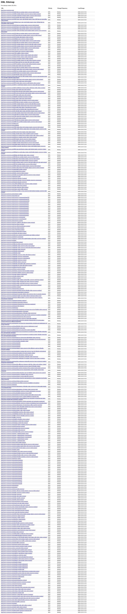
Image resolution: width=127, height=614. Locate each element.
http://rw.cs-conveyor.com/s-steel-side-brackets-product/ (15, 512)
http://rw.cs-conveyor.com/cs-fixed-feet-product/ (12, 229)
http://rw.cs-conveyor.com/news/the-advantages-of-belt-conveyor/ (17, 354)
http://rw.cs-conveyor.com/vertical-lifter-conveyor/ (13, 601)
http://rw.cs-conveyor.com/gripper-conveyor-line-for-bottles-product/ (17, 270)
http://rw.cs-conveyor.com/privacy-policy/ (11, 458)
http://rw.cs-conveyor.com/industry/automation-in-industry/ (15, 292)
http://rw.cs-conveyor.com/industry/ (9, 307)
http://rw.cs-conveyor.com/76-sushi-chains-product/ (13, 118)
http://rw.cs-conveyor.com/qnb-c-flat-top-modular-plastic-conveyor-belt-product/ (20, 490)
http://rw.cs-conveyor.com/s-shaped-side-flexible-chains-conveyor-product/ (19, 506)
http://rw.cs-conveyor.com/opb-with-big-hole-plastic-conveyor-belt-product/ (19, 447)
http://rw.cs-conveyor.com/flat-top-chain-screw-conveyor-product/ (17, 244)
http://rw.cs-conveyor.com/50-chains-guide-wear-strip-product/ (16, 98)
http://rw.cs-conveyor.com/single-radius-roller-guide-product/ (15, 528)
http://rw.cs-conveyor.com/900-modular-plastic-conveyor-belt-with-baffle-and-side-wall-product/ (24, 162)
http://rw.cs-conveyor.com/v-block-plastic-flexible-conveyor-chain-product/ (19, 599)
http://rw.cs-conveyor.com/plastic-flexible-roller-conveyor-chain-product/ (18, 455)
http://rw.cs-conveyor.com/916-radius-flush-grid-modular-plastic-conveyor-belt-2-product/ (22, 167)
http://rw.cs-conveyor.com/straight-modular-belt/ (12, 569)
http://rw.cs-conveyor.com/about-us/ (9, 123)
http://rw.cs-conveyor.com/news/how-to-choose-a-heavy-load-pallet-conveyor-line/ (21, 394)
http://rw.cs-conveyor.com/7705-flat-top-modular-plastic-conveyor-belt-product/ (20, 120)
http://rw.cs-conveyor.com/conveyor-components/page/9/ (15, 215)
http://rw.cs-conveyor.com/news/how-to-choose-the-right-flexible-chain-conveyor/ (20, 337)
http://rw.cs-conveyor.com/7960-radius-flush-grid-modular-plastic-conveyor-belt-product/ (22, 127)
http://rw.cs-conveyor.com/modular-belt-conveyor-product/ (15, 428)
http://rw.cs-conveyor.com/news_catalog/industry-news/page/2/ (16, 435)
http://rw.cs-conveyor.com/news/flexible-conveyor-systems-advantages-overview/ (21, 391)
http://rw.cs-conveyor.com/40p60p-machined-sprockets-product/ (16, 96)
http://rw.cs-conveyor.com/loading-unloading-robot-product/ (15, 419)
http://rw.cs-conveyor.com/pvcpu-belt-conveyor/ (12, 489)
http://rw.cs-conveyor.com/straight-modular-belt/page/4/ (14, 567)
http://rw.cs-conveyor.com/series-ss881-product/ (13, 517)
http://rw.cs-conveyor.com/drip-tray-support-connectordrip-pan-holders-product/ (20, 235)
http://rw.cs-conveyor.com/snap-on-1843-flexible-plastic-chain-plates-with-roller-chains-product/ (24, 537)
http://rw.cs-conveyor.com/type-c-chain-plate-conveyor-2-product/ (17, 594)
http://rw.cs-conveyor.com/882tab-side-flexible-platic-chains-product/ (17, 155)
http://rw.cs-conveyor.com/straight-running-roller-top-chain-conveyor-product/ (19, 573)
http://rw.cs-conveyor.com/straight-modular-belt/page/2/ (14, 564)
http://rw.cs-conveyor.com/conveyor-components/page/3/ (15, 204)
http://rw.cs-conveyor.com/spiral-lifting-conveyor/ (13, 542)
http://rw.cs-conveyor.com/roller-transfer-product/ (13, 497)
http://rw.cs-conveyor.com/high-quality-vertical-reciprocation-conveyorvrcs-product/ (21, 285)
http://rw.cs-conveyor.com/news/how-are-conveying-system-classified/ (18, 329)
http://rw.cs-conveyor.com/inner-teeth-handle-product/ (14, 408)
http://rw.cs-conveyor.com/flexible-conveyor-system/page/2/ (15, 258)
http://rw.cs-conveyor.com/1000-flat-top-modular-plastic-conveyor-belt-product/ (20, 12)
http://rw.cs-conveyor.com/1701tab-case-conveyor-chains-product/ (17, 51)
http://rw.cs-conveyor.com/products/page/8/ (11, 481)
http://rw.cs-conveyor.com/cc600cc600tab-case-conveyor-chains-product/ (19, 183)
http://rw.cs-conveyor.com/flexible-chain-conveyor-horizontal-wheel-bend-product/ (20, 247)
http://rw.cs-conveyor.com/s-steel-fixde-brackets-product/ (15, 510)
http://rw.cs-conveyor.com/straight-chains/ (11, 562)
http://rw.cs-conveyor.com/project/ (9, 487)
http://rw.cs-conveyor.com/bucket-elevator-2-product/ (14, 178)
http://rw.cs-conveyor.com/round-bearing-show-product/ (14, 501)
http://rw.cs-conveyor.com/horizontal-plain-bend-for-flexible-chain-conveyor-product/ (21, 290)
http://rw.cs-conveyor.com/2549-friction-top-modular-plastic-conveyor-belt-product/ (21, 72)
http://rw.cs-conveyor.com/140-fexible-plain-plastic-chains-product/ (17, 37)
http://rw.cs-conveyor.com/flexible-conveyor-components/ (15, 256)
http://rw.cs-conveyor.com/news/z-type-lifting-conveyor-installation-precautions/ (20, 382)
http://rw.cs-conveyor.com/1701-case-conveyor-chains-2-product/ (17, 49)
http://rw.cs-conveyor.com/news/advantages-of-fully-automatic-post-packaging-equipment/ (23, 401)
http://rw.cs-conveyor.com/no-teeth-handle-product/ (13, 442)
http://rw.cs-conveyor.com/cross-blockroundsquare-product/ (15, 226)
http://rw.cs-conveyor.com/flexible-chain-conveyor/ (13, 249)
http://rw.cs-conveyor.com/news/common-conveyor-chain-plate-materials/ (19, 318)
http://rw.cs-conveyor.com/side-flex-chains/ (11, 521)
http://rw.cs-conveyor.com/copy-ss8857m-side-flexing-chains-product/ (18, 222)
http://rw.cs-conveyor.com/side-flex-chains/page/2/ (13, 519)
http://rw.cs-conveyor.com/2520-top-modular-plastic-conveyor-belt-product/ (19, 71)
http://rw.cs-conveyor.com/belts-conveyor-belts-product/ (14, 173)
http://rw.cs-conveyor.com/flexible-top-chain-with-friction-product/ (16, 265)
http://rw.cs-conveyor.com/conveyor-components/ (13, 217)
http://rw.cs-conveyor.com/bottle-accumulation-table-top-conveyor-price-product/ (20, 174)
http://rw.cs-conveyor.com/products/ (9, 485)
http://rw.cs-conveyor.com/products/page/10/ (12, 460)
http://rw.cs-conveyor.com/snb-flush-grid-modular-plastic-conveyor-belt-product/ (20, 539)
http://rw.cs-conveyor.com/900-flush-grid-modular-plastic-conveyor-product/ (19, 160)
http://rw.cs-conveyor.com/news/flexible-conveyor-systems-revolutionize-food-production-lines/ (24, 403)
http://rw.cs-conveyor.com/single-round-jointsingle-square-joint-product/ (18, 530)
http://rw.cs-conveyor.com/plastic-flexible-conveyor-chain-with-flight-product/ (19, 453)
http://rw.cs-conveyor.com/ (7, 10)
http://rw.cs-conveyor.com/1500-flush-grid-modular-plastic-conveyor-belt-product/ (20, 40)
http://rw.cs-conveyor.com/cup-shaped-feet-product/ (13, 231)
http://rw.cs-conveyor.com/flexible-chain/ (10, 252)
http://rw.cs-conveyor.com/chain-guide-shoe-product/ (14, 185)
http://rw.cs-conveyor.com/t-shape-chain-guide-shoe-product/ (16, 589)
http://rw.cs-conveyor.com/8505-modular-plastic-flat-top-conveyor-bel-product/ (20, 142)
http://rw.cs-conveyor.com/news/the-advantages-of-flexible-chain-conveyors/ (19, 356)
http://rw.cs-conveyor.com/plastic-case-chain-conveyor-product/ (16, 451)
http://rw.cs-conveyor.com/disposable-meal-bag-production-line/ (16, 610)
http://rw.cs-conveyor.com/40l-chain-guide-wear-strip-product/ (16, 94)
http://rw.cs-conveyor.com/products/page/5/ (11, 476)
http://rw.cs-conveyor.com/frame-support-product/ (13, 269)
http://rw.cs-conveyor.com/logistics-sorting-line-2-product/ (15, 421)
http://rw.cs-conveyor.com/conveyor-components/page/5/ (15, 208)
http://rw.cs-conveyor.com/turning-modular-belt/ (12, 592)
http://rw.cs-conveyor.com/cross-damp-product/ (12, 227)
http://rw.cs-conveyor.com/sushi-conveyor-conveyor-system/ (16, 582)
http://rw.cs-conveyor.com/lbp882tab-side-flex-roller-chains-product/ (17, 412)
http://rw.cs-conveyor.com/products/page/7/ (11, 480)
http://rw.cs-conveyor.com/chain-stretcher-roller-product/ (14, 187)
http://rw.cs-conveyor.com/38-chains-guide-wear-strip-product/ (16, 81)
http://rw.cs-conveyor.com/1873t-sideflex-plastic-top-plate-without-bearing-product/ (21, 60)
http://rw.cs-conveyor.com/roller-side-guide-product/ (13, 496)
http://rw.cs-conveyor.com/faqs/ (8, 240)
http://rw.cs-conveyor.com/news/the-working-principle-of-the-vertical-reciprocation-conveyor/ (23, 367)
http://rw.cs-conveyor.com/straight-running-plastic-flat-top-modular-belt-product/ (20, 571)
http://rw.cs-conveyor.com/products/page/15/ (12, 469)
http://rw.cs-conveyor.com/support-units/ (11, 578)
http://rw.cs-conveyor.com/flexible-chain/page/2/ (12, 251)
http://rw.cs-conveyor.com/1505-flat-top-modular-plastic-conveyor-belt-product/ (20, 42)
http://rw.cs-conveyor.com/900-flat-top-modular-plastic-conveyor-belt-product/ (19, 156)
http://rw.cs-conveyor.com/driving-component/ (12, 236)
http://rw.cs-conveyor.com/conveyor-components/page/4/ (15, 206)
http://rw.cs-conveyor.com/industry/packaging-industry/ (14, 302)
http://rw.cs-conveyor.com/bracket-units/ (11, 176)
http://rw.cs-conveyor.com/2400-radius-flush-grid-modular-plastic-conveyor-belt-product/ (22, 69)
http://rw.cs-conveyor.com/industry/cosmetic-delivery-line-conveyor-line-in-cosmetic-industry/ (23, 294)
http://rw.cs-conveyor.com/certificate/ (10, 125)
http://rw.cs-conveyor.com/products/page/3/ (11, 472)
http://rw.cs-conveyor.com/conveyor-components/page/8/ (15, 213)
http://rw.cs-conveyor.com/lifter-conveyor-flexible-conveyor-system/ (17, 415)
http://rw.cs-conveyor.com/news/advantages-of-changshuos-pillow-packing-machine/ (21, 404)
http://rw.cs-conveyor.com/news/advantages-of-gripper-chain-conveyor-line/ (19, 389)
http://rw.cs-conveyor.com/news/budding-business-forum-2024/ (16, 393)
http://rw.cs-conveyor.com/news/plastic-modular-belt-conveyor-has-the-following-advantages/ (23, 351)
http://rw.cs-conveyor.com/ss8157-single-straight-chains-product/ (17, 551)
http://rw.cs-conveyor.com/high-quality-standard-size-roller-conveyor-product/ (19, 281)
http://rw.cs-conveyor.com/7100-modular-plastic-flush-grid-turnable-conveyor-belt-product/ (23, 112)
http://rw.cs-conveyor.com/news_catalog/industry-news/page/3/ (16, 437)
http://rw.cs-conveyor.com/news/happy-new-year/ (13, 328)
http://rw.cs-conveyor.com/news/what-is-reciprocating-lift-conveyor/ (17, 376)
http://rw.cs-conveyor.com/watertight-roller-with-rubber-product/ (16, 605)
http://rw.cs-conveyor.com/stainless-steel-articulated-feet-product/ (17, 556)
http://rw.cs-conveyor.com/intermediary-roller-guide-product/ (15, 410)
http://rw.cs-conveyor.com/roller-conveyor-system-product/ (15, 492)
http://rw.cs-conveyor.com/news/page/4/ (10, 346)
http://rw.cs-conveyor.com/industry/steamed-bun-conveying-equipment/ (18, 304)
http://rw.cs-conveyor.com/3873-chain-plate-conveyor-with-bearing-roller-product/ (20, 83)
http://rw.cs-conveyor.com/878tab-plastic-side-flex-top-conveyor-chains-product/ (20, 144)
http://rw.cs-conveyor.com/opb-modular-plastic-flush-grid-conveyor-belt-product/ (20, 446)
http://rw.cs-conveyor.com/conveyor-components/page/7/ (15, 211)
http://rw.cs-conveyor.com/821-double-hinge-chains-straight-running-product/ (19, 133)
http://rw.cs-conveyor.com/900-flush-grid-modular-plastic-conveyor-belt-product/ (20, 158)
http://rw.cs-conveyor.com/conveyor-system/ (12, 220)
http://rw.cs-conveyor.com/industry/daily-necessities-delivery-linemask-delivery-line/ (21, 295)
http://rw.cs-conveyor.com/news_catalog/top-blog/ (13, 440)
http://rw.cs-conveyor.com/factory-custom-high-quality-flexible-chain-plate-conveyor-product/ (23, 238)
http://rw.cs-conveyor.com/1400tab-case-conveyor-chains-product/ (17, 38)
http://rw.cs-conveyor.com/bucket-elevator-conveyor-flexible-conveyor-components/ (21, 180)
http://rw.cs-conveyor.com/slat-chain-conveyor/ (12, 531)
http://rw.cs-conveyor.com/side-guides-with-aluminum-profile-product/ (17, 524)
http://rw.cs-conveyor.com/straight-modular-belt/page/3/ (14, 565)
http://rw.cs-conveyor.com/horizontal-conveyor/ (12, 288)
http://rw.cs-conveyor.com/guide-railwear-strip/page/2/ (14, 274)
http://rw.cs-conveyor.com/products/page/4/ (11, 474)
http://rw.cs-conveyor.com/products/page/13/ (12, 465)
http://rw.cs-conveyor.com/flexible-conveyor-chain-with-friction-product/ (18, 254)
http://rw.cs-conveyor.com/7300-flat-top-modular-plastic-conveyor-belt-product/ (20, 114)
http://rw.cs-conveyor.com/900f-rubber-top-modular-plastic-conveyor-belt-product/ (21, 165)
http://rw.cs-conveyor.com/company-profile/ (11, 193)
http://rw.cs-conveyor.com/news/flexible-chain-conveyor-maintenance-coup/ (19, 326)
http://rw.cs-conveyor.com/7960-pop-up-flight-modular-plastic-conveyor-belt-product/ (21, 121)
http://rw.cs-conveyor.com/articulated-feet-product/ (13, 171)
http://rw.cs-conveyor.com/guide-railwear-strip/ (12, 276)
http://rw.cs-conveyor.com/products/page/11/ (12, 462)
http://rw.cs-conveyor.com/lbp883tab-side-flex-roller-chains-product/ (17, 413)
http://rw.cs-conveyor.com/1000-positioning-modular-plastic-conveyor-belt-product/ (21, 15)
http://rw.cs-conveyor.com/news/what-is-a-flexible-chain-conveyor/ (17, 374)
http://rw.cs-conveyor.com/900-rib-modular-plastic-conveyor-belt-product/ (18, 164)
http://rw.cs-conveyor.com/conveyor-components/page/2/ (15, 202)
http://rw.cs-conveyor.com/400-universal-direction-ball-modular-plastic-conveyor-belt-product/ (23, 93)
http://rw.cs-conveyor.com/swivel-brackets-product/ (13, 583)
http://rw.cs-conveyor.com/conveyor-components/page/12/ (15, 201)
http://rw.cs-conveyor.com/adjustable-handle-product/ (14, 169)
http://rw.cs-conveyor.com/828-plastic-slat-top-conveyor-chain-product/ (18, 139)
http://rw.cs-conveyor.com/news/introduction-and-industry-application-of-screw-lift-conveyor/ (23, 339)
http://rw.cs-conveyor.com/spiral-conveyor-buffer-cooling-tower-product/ (18, 540)
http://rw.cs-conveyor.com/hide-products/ (11, 277)
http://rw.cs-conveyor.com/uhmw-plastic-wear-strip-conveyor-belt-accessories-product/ (22, 596)
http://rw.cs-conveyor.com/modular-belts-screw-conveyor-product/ (17, 431)
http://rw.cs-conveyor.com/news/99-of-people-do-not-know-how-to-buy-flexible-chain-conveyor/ (24, 309)
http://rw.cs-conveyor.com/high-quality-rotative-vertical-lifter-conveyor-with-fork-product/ (22, 279)
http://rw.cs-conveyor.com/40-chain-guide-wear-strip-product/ (16, 89)
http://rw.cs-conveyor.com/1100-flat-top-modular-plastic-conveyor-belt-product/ (20, 25)
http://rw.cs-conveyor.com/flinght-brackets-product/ (13, 267)
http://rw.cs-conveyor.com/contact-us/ (10, 195)
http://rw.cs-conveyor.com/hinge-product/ (11, 286)
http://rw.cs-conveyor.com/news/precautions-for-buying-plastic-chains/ (18, 353)
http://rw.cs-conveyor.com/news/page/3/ (10, 344)
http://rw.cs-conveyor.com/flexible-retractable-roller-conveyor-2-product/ (18, 263)
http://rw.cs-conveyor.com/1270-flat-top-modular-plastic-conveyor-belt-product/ (20, 33)
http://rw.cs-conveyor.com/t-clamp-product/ (11, 585)
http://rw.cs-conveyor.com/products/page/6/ (11, 478)
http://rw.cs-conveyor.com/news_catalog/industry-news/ (14, 438)
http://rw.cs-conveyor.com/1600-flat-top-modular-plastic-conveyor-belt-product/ (20, 47)
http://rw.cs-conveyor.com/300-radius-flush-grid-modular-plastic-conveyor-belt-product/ (22, 79)
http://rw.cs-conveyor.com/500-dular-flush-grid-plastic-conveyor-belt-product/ (19, 100)
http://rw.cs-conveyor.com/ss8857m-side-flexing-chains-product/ (16, 553)
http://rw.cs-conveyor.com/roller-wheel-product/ (12, 499)
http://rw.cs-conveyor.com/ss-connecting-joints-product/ (14, 548)
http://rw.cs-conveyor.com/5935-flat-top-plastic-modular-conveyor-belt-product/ (20, 102)
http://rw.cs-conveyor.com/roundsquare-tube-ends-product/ (15, 505)
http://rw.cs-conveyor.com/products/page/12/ (12, 463)
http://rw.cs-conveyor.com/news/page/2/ (10, 342)
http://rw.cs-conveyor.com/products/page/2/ (11, 471)
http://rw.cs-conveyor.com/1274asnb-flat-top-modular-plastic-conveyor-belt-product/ (21, 35)
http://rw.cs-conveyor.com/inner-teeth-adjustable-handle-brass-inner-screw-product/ (21, 406)
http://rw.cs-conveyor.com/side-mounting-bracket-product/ (15, 526)
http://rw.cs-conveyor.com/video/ (9, 603)
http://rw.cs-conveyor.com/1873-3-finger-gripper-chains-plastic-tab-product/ (19, 55)
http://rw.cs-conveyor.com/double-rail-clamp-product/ (13, 233)
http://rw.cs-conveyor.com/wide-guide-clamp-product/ (14, 607)
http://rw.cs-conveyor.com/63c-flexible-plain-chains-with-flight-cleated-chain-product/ (21, 111)
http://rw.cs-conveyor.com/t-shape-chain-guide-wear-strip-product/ (17, 590)
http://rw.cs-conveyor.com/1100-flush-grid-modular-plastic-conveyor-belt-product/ (20, 27)
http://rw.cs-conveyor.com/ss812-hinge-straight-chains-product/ (16, 549)
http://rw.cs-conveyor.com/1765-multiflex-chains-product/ (14, 53)
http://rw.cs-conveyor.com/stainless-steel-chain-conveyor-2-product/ (17, 558)
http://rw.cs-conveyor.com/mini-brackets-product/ (13, 426)
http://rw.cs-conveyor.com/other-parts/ (10, 449)
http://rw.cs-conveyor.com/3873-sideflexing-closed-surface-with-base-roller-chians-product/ (23, 87)
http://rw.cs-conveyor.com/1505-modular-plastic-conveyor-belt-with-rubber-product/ (21, 44)
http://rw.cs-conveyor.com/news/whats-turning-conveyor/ (15, 381)
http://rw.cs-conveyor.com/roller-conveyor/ (11, 494)
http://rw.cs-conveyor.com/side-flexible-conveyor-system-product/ (17, 522)
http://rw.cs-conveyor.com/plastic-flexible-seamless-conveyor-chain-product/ (19, 456)
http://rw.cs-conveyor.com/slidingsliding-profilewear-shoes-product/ (17, 533)
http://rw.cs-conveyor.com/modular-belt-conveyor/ (13, 429)
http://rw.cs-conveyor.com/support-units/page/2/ (12, 576)
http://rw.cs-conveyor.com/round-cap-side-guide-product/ (15, 503)
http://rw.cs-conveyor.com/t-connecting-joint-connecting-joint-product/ (17, 587)
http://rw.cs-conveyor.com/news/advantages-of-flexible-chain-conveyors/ (18, 313)
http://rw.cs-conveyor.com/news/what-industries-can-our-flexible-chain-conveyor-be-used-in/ (23, 372)
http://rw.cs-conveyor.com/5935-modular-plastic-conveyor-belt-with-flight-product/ (20, 103)
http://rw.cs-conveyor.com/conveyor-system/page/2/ (13, 218)
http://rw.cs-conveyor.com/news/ (9, 384)
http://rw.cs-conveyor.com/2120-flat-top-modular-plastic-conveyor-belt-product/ (20, 67)
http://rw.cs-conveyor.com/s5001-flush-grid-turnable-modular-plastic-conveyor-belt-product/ (23, 514)
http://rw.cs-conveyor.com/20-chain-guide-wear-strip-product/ (16, 65)
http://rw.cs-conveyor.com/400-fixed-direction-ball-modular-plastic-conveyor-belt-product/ (22, 91)
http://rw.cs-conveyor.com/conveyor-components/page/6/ (15, 210)
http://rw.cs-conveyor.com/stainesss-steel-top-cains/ (13, 555)
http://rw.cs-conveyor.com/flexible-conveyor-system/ (13, 260)
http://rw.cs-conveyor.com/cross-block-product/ (12, 224)
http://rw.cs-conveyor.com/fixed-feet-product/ (12, 242)
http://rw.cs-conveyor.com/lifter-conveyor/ (11, 417)
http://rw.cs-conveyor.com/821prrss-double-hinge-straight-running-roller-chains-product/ (22, 135)
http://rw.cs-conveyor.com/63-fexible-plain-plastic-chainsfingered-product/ (18, 107)
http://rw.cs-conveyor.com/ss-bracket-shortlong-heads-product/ (16, 546)
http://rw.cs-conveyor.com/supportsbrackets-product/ (14, 580)
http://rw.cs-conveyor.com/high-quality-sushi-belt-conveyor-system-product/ (19, 283)
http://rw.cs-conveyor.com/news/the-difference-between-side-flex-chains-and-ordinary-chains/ (23, 364)
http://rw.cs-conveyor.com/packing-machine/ (11, 612)
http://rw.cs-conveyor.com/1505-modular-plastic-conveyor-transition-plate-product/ (21, 46)
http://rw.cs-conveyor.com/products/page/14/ (12, 467)
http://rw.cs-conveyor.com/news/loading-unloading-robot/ (14, 341)
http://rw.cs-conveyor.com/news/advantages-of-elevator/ (14, 311)
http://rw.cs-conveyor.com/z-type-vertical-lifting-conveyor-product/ (17, 608)
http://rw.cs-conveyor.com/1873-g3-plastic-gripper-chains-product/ (17, 58)
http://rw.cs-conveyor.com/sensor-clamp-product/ (13, 515)
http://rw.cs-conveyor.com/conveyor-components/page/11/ (15, 199)
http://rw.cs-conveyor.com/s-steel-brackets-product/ (13, 508)
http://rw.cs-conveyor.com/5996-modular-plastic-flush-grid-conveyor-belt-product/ (20, 105)
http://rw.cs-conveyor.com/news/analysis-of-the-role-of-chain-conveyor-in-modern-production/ (23, 314)
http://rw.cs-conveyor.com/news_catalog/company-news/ (15, 433)
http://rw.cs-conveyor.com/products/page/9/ (11, 483)
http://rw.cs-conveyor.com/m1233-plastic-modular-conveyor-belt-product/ (18, 424)
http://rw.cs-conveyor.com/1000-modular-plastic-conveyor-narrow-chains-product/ (21, 13)
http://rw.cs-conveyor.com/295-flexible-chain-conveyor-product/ (16, 74)
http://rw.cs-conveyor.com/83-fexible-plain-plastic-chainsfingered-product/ (18, 140)
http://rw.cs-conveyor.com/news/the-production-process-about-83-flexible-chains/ (20, 366)
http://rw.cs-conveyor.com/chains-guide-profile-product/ (14, 189)
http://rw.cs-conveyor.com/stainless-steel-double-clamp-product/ (16, 560)
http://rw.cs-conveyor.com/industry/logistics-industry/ (13, 300)
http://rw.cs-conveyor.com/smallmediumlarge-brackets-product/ (16, 535)
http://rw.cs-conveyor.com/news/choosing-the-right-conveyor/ (16, 316)
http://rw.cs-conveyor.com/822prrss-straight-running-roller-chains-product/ (19, 137)
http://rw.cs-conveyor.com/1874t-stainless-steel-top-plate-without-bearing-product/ (21, 63)
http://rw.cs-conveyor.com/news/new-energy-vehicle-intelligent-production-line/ (20, 396)
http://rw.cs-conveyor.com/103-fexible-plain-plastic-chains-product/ (17, 17)
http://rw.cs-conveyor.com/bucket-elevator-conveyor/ (14, 182)
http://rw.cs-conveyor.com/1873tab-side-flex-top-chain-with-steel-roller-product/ (20, 62)
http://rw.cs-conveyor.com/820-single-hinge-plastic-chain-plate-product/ (18, 131)
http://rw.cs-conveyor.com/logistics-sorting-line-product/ (14, 422)
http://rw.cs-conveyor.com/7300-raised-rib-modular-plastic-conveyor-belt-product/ (20, 116)
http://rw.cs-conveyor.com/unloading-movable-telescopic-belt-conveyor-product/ (20, 598)
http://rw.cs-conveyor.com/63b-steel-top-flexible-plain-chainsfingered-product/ (19, 109)
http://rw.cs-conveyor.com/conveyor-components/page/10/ (15, 197)
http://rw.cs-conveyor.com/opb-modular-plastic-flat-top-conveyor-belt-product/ (19, 444)
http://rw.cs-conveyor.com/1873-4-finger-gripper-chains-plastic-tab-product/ (19, 56)
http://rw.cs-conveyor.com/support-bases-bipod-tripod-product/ (16, 574)
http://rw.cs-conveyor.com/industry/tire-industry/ (12, 306)
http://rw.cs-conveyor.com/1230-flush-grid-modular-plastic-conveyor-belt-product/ (20, 28)
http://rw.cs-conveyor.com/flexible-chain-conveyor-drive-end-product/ (17, 245)
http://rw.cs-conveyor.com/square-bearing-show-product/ (15, 544)
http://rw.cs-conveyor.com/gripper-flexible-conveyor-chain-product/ (17, 272)
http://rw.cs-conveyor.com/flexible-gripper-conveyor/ (13, 261)
